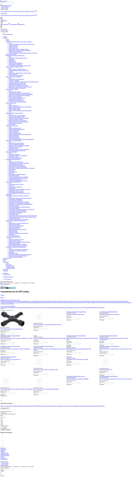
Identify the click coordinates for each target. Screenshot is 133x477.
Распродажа (67, 302)
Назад (7, 39)
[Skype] (13, 288)
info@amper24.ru (6, 284)
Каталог (8, 40)
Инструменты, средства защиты (16, 79)
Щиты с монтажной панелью (83, 406)
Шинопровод (91, 307)
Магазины (3, 450)
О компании (3, 449)
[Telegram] (15, 288)
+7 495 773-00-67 (5, 6)
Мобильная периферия (14, 154)
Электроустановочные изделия (16, 239)
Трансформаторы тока (29, 307)
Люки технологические (6, 307)
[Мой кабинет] (1, 17)
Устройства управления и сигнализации (78, 307)
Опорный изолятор (64, 307)
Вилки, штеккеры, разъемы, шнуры (17, 69)
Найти (2, 470)
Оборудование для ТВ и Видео (16, 184)
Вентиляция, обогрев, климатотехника (18, 58)
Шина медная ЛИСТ (94, 406)
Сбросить (8, 429)
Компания (3, 448)
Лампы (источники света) (15, 128)
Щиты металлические (99, 307)
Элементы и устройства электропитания (18, 249)
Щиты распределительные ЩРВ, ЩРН (29, 406)
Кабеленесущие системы (15, 91)
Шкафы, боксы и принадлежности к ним (18, 223)
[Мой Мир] (5, 288)
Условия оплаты (4, 453)
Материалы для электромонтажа (16, 143)
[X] (7, 288)
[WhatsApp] (11, 288)
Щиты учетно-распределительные (68, 406)
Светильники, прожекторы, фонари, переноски (20, 198)
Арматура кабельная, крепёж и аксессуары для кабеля (21, 44)
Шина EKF (102, 406)
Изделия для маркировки (18, 307)
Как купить (8, 264)
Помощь (3, 451)
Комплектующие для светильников (17, 115)
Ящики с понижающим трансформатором (10, 406)
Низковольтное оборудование (16, 161)
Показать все (4, 408)
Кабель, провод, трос (14, 105)
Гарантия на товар (5, 455)
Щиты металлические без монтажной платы (49, 406)
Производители (4, 459)
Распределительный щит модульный (42, 307)
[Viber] (9, 288)
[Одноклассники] (3, 288)
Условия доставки (5, 454)
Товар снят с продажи (31, 301)
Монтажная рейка (55, 307)
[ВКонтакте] (1, 288)
